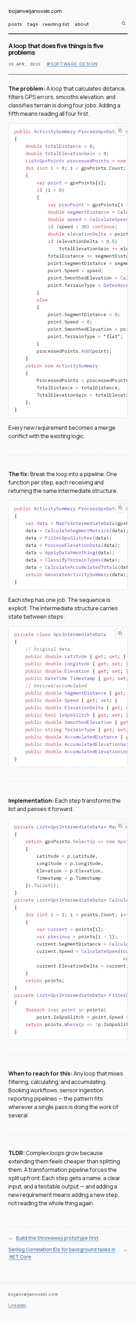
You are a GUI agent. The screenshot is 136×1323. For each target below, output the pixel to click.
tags (32, 24)
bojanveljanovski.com (35, 11)
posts (15, 24)
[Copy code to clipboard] (120, 131)
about (82, 24)
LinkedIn (17, 1305)
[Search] (123, 23)
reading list (56, 24)
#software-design (72, 64)
